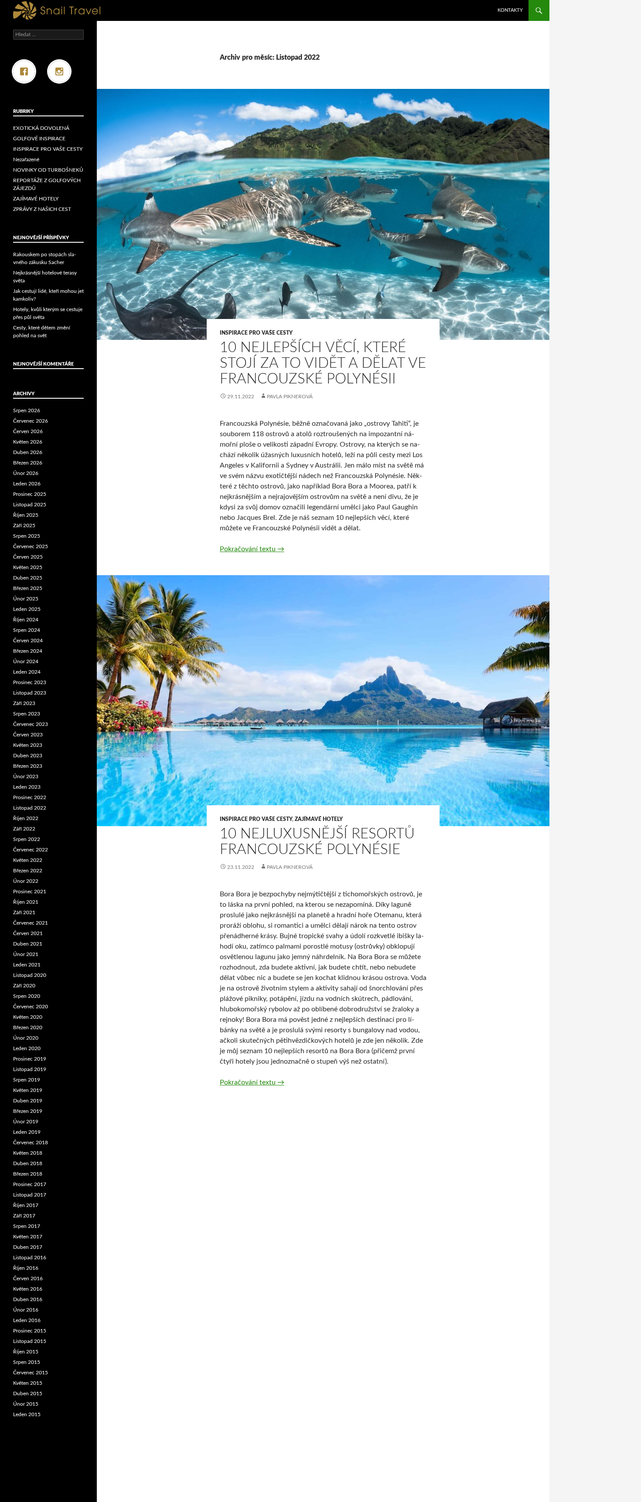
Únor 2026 (25, 473)
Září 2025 (24, 525)
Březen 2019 (27, 1111)
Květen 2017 (27, 1236)
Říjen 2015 (25, 1351)
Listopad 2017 (29, 1194)
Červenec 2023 (30, 724)
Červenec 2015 (30, 1372)
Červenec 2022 (30, 849)
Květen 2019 (27, 1090)
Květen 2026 (27, 441)
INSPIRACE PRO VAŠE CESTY (256, 333)
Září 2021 (24, 912)
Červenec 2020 (30, 1006)
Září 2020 (24, 985)
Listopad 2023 (29, 692)
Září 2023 (24, 703)
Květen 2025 (27, 567)
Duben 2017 (27, 1247)
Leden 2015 (27, 1414)
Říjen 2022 (25, 818)
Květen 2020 (27, 1017)
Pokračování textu (252, 549)
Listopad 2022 (29, 807)
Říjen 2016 (25, 1268)
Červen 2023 (28, 734)
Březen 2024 (27, 651)
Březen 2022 (27, 870)
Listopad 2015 (29, 1341)
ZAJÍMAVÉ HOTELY (319, 819)
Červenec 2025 (30, 546)
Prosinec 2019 (29, 1058)
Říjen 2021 (25, 902)
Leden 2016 (27, 1320)
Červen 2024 (28, 640)
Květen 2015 (27, 1383)
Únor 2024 (25, 661)
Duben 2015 (27, 1393)
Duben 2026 (27, 452)
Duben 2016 (27, 1299)
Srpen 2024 (26, 630)
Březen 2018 (27, 1174)
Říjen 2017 (25, 1205)
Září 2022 (24, 828)
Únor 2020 (25, 1038)
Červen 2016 (28, 1278)
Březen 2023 (27, 766)
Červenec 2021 (30, 923)
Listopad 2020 (29, 975)
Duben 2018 (27, 1163)
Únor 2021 (25, 954)
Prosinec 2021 (29, 891)
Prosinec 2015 (29, 1330)
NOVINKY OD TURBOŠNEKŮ (48, 170)
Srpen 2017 (26, 1226)
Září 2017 (24, 1215)
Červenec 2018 (30, 1142)
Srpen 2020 (26, 996)
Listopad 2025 (29, 504)
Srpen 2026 (26, 410)
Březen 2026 (27, 462)
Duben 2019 (27, 1100)
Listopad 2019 (29, 1069)
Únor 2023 (25, 776)
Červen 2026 (28, 431)
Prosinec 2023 (29, 682)
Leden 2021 (27, 964)
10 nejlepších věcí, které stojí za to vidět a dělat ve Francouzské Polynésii (323, 363)
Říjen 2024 (25, 619)
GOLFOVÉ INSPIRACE (39, 138)
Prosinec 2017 (29, 1184)
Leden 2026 (27, 483)
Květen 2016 (27, 1289)
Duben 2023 (27, 755)
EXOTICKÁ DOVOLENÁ (41, 128)
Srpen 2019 (26, 1079)
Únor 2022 (25, 881)
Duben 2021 (27, 943)
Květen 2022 (27, 860)
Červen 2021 (28, 933)
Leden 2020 (27, 1048)
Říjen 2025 (25, 515)
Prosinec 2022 (29, 797)
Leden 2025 (27, 609)
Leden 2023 (27, 787)
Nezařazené (26, 159)
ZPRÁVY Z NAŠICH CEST (42, 209)
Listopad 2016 (29, 1257)
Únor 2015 (25, 1404)
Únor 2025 (25, 598)
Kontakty (510, 10)
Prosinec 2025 (29, 494)
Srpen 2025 (26, 536)
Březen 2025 (27, 588)
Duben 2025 (27, 577)
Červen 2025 (28, 556)
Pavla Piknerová (290, 396)
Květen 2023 (27, 745)
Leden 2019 (27, 1132)
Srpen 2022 (26, 839)
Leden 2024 (27, 672)
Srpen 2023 (26, 713)
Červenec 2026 (30, 421)
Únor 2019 (25, 1121)
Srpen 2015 (26, 1362)
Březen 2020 (27, 1027)
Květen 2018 (27, 1153)
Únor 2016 (25, 1309)
